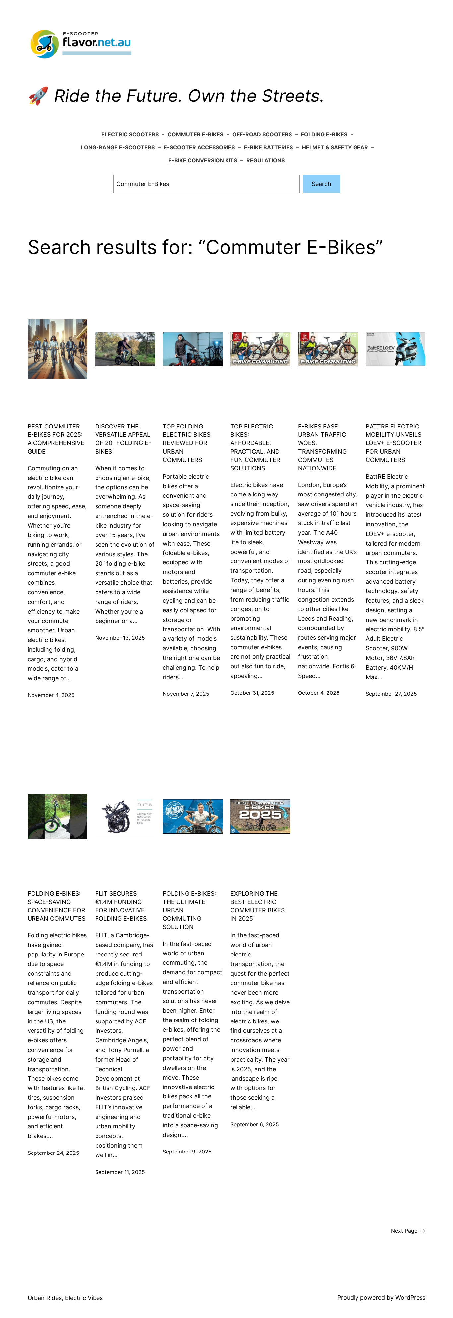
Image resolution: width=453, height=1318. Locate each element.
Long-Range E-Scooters (118, 147)
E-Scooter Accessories (199, 147)
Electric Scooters (130, 134)
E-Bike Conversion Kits (202, 160)
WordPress (410, 1297)
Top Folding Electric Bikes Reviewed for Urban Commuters (186, 443)
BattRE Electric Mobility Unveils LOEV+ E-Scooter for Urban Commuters (393, 443)
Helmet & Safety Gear (335, 147)
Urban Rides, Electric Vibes (65, 1297)
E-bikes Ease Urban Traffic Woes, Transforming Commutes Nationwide (322, 447)
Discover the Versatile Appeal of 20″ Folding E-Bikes (123, 439)
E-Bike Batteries (268, 147)
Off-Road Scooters (262, 134)
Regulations (265, 160)
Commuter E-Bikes (195, 134)
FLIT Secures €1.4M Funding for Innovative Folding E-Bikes (121, 906)
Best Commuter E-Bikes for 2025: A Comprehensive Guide (56, 439)
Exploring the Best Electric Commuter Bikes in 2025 (257, 906)
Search (321, 183)
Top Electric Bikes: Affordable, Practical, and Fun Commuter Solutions (255, 447)
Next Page (408, 1230)
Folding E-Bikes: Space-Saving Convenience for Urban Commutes (56, 906)
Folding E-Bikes (324, 134)
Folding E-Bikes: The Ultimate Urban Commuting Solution (189, 910)
